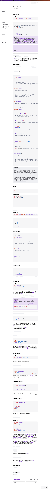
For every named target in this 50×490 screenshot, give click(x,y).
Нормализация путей (21, 359)
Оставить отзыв (22, 418)
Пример (15, 50)
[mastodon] (44, 3)
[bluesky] (42, 3)
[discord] (46, 3)
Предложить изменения (17, 479)
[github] (47, 3)
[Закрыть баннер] (49, 0)
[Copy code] (36, 18)
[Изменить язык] (40, 2)
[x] (45, 3)
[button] (5, 5)
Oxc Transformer (31, 375)
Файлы (20, 344)
